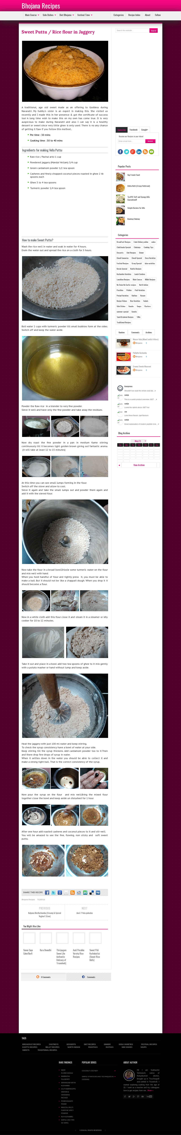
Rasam (142, 295)
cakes (153, 241)
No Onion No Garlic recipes (126, 284)
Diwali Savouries (123, 257)
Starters (147, 306)
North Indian (143, 284)
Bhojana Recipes (41, 5)
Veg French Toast (133, 174)
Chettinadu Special (124, 247)
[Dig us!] (98, 892)
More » (150, 1090)
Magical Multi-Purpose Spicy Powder (67, 1110)
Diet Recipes (131, 252)
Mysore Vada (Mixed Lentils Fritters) (146, 339)
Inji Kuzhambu (67, 1116)
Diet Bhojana (65, 15)
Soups (139, 306)
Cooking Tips (148, 247)
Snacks (131, 306)
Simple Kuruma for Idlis (136, 207)
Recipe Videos (122, 300)
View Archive (139, 465)
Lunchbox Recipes (123, 279)
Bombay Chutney (133, 218)
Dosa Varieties (150, 257)
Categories (119, 15)
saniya (126, 394)
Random (122, 332)
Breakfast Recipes (124, 241)
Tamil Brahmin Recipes (125, 316)
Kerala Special (122, 268)
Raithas (134, 295)
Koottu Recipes (135, 268)
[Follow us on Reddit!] (79, 892)
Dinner (141, 252)
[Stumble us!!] (85, 892)
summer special (122, 311)
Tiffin (138, 316)
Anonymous (128, 386)
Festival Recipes (123, 263)
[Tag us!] (91, 892)
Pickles (129, 290)
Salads (145, 300)
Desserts (120, 252)
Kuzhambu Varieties (124, 274)
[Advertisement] (43, 215)
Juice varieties (150, 263)
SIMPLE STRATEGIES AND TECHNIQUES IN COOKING (99, 1078)
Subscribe (122, 129)
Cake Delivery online (141, 241)
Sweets (134, 311)
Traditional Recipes (124, 322)
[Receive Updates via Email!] (66, 892)
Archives (149, 332)
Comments (91, 977)
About (147, 15)
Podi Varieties (140, 290)
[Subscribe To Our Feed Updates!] (72, 892)
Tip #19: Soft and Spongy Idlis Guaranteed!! (138, 198)
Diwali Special (137, 257)
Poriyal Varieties (123, 295)
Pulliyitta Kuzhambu (140, 352)
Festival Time (83, 15)
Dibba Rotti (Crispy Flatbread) (138, 185)
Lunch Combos (139, 274)
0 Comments (45, 977)
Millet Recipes (150, 279)
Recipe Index (134, 15)
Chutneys (137, 247)
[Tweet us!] (53, 892)
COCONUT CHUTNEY (99, 1071)
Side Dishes (48, 15)
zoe (125, 411)
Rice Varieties (135, 300)
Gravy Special (137, 263)
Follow (158, 15)
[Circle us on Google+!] (60, 892)
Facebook (133, 129)
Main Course (31, 15)
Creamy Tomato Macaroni (142, 366)
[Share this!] (47, 892)
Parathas (120, 290)
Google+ (144, 129)
